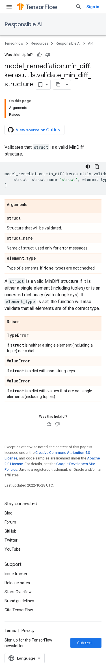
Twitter (11, 540)
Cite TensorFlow (19, 610)
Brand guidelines (19, 601)
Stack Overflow (18, 592)
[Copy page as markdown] (58, 84)
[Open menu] (9, 7)
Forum (10, 522)
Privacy (27, 630)
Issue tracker (16, 574)
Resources (39, 43)
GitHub (10, 531)
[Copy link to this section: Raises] (25, 322)
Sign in (92, 7)
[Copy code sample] (96, 166)
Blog (8, 513)
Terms (10, 630)
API (90, 43)
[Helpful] (39, 55)
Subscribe (87, 642)
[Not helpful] (48, 55)
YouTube (13, 549)
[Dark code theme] (87, 166)
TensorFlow (14, 43)
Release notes (17, 583)
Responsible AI (23, 24)
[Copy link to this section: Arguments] (33, 205)
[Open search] (78, 6)
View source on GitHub (38, 129)
